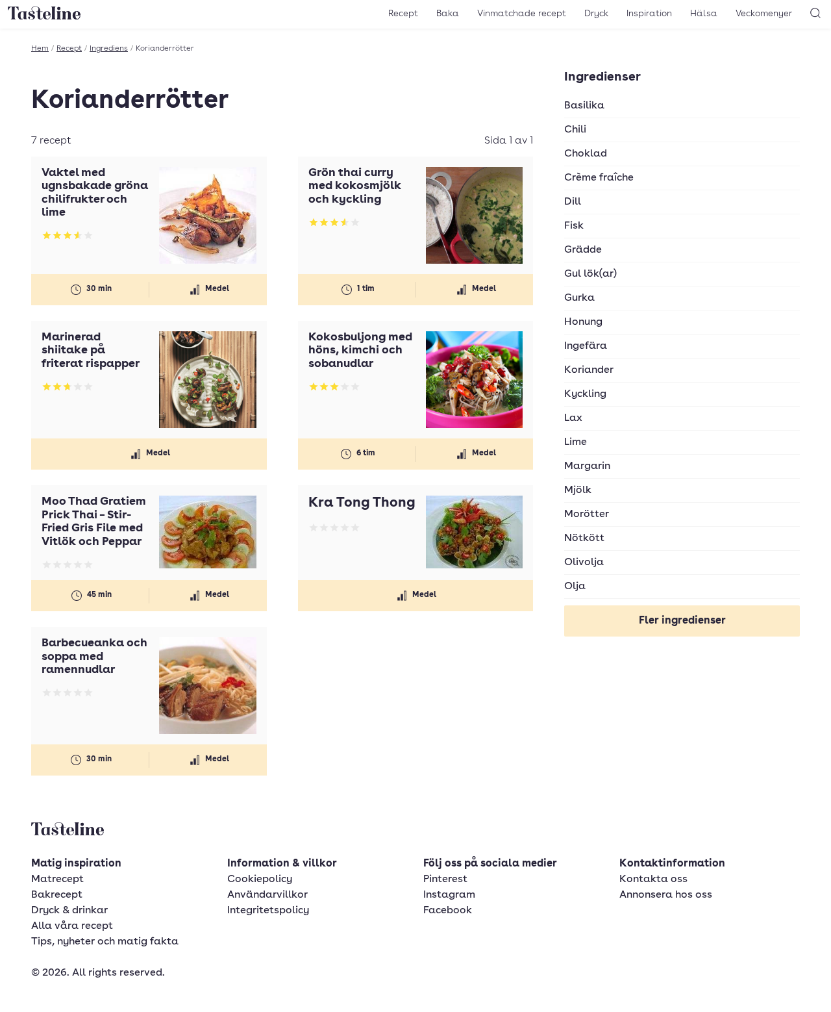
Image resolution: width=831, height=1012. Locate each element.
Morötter (586, 514)
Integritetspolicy (268, 910)
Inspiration (649, 13)
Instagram (449, 895)
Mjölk (577, 490)
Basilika (584, 106)
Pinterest (445, 879)
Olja (575, 586)
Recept (403, 13)
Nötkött (584, 538)
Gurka (579, 298)
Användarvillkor (267, 895)
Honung (583, 322)
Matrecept (57, 879)
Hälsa (703, 13)
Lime (575, 442)
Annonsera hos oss (665, 895)
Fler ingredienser (682, 621)
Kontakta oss (653, 879)
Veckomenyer (764, 13)
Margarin (587, 466)
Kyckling (585, 394)
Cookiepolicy (259, 879)
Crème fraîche (599, 178)
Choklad (585, 154)
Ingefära (585, 346)
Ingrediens (109, 49)
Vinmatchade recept (521, 13)
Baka (447, 13)
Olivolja (584, 562)
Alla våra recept (72, 926)
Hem (40, 49)
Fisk (574, 226)
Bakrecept (56, 895)
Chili (575, 130)
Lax (573, 418)
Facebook (447, 910)
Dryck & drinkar (69, 910)
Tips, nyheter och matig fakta (105, 942)
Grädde (583, 250)
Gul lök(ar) (590, 274)
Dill (572, 202)
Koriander (589, 370)
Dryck (596, 13)
